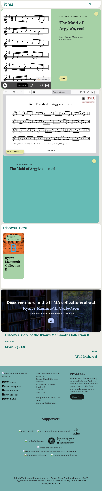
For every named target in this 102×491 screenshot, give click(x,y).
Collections (72, 16)
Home (62, 16)
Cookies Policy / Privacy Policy (71, 480)
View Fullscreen (15, 152)
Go (51, 320)
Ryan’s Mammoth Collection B (64, 334)
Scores (83, 16)
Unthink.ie (54, 483)
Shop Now (77, 397)
